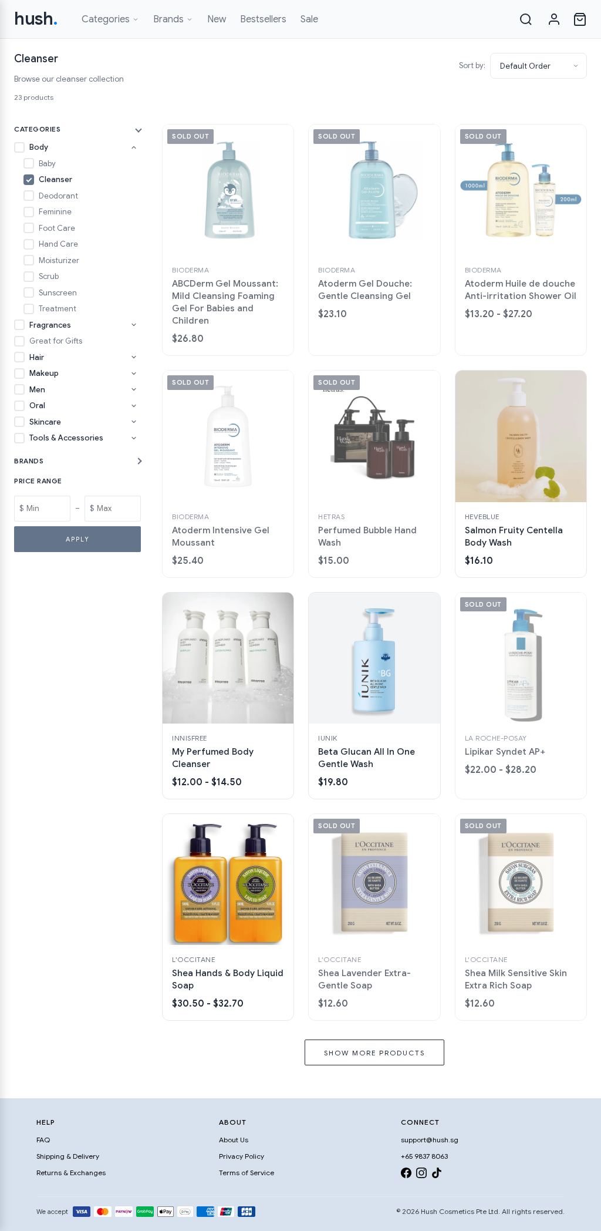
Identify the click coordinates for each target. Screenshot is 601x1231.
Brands (168, 19)
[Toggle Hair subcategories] (134, 357)
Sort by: (472, 65)
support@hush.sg (429, 1139)
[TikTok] (436, 1175)
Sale (309, 19)
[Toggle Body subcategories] (134, 147)
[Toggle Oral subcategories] (134, 406)
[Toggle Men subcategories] (134, 389)
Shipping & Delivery (67, 1156)
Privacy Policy (241, 1156)
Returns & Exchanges (71, 1172)
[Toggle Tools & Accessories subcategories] (134, 438)
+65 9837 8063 (424, 1156)
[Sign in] (554, 19)
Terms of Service (246, 1172)
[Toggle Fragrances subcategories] (134, 325)
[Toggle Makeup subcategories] (134, 373)
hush (36, 19)
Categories (106, 19)
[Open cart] (580, 19)
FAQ (43, 1139)
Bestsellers (263, 19)
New (216, 19)
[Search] (525, 19)
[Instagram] (421, 1175)
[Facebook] (406, 1175)
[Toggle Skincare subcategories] (134, 422)
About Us (233, 1139)
